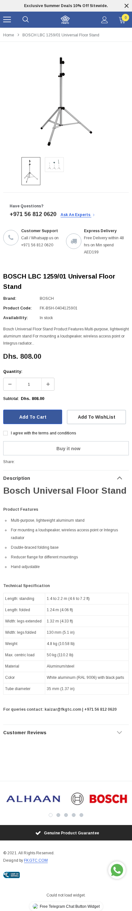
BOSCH (47, 298)
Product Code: (17, 308)
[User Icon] (104, 19)
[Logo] (65, 19)
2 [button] (58, 815)
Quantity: (12, 371)
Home (8, 35)
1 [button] (51, 815)
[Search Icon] (25, 19)
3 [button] (66, 815)
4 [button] (74, 815)
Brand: (9, 298)
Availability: (15, 318)
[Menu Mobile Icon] (7, 20)
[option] (66, 6)
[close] (126, 6)
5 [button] (81, 815)
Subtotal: (11, 398)
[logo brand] (33, 799)
